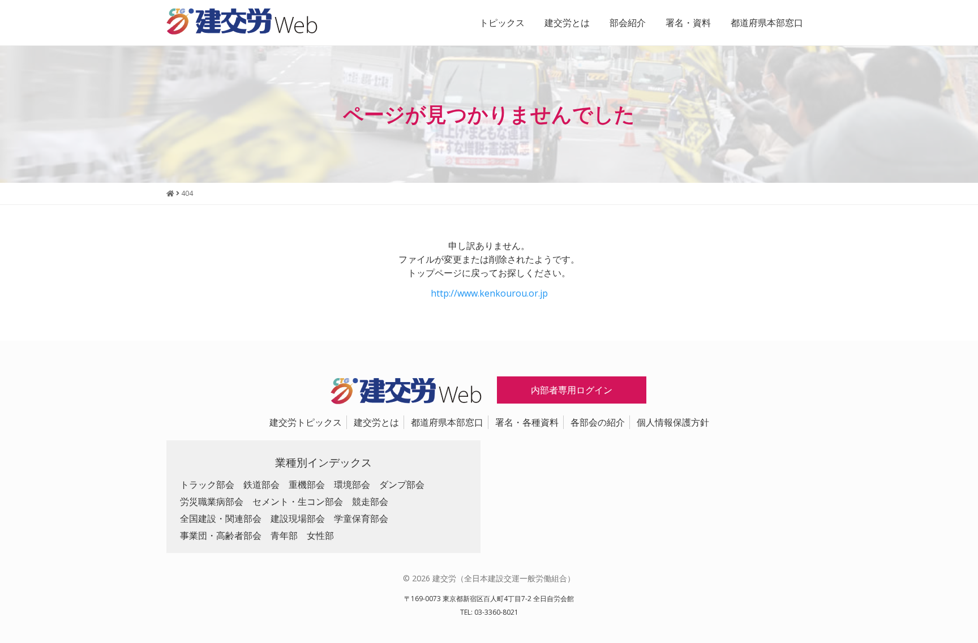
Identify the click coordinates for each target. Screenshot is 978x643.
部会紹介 (628, 22)
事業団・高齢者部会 (220, 535)
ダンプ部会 (401, 484)
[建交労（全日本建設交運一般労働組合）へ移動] (170, 193)
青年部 (284, 535)
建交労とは (567, 22)
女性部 (320, 535)
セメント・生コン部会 (297, 501)
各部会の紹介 (597, 422)
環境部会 (352, 484)
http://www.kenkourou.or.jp (489, 293)
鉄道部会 (261, 484)
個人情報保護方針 (673, 422)
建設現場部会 (298, 518)
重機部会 (307, 484)
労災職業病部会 (211, 501)
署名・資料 (688, 22)
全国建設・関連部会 (220, 518)
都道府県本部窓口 (767, 22)
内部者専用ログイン (571, 390)
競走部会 (370, 501)
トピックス (502, 22)
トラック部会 (207, 484)
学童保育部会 (361, 518)
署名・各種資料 (527, 422)
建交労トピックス (305, 422)
